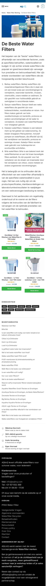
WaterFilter (19, 309)
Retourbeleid (8, 525)
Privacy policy (8, 528)
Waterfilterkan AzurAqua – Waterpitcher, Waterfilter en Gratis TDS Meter (34, 238)
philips (11, 309)
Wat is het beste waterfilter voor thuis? (16, 352)
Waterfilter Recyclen (11, 516)
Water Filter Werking (13, 13)
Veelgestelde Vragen (12, 510)
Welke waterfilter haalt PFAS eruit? (14, 356)
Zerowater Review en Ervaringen (13, 395)
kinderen (21, 306)
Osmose (35, 306)
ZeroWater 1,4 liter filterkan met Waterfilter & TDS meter (11, 237)
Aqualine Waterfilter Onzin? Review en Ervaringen (20, 388)
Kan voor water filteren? (10, 376)
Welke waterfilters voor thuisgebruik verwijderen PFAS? (22, 419)
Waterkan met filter (9, 326)
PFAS (4, 309)
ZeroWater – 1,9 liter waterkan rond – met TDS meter (34, 280)
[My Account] (38, 6)
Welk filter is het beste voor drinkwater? (16, 369)
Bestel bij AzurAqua (34, 250)
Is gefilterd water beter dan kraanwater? (16, 349)
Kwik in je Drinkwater (9, 342)
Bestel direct (11, 248)
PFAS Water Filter (10, 505)
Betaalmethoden (9, 519)
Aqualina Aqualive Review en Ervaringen (16, 402)
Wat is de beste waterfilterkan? (13, 379)
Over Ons (6, 531)
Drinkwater (12, 306)
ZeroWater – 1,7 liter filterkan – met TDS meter (11, 279)
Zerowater (6, 313)
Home (3, 13)
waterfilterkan (30, 309)
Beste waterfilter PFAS (10, 365)
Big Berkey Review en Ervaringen (14, 399)
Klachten (6, 534)
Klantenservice (9, 522)
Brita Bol (5, 329)
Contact (5, 537)
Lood (28, 306)
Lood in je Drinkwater (9, 345)
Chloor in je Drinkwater (10, 338)
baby (4, 306)
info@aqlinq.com (14, 482)
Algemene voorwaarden (13, 513)
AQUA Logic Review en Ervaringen (14, 406)
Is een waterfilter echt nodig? (12, 372)
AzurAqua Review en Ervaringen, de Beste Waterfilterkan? (23, 392)
